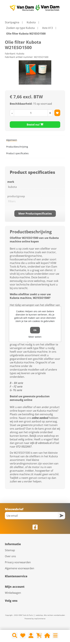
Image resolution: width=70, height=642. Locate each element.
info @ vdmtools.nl (41, 443)
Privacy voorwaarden (18, 562)
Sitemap (10, 550)
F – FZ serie (16, 386)
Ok (35, 330)
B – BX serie (16, 383)
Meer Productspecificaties (35, 213)
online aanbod (40, 418)
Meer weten (35, 336)
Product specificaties (17, 153)
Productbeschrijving (17, 146)
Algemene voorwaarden (19, 568)
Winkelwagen (13, 593)
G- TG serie (16, 390)
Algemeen (11, 140)
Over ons (10, 556)
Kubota (20, 53)
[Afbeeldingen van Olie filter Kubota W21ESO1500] (35, 72)
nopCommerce (39, 618)
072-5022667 (24, 446)
